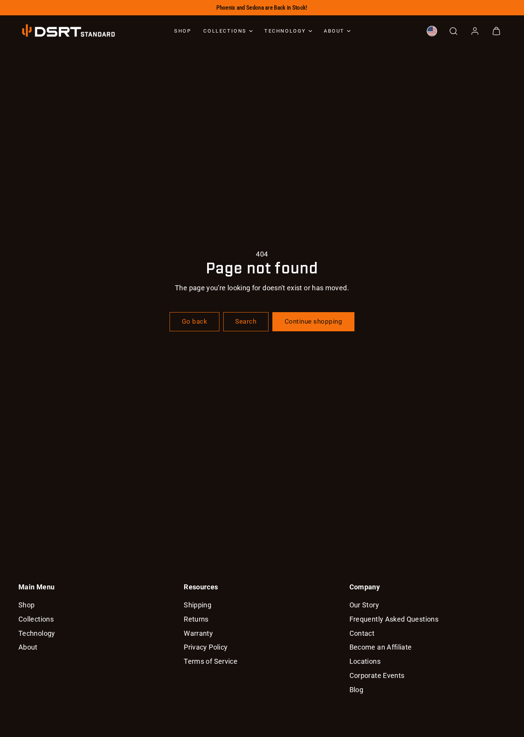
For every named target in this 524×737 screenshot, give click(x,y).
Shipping (197, 605)
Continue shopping (314, 321)
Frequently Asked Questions (393, 619)
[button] (453, 31)
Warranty (198, 633)
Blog (356, 690)
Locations (365, 661)
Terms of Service (210, 661)
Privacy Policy (205, 647)
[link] (432, 31)
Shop (182, 31)
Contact (362, 633)
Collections (225, 31)
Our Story (364, 605)
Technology (285, 31)
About (334, 31)
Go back (195, 321)
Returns (196, 619)
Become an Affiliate (380, 647)
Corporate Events (377, 675)
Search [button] (245, 321)
